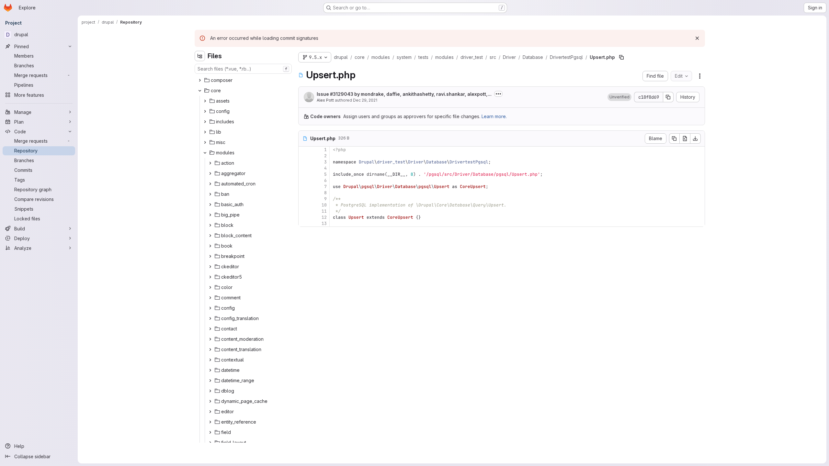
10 (324, 205)
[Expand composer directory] (200, 80)
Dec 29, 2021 (365, 100)
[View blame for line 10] (304, 205)
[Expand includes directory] (205, 122)
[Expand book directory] (210, 246)
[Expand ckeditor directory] (210, 267)
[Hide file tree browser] (200, 56)
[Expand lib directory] (205, 132)
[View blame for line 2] (304, 156)
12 (324, 217)
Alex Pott (325, 100)
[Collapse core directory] (200, 90)
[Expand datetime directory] (210, 370)
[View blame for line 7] (304, 186)
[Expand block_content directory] (210, 235)
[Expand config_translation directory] (210, 318)
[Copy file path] (621, 57)
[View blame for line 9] (304, 199)
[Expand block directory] (210, 225)
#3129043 (341, 94)
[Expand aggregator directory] (210, 173)
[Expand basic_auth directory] (210, 204)
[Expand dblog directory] (210, 391)
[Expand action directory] (210, 163)
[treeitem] (244, 80)
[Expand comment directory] (210, 298)
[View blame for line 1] (304, 150)
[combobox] (243, 69)
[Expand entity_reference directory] (210, 422)
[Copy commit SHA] (668, 97)
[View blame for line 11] (304, 211)
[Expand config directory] (205, 111)
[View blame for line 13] (304, 223)
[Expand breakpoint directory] (210, 256)
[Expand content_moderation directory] (210, 339)
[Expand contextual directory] (210, 360)
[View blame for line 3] (304, 162)
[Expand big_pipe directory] (210, 215)
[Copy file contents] (674, 138)
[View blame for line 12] (304, 217)
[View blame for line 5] (304, 174)
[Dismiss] (697, 38)
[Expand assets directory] (205, 101)
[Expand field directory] (210, 432)
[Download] (695, 138)
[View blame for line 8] (304, 193)
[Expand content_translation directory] (210, 349)
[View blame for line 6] (304, 180)
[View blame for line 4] (304, 168)
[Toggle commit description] (498, 94)
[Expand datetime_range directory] (210, 380)
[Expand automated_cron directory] (210, 184)
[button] (619, 97)
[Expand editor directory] (210, 412)
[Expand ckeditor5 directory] (210, 277)
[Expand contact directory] (210, 329)
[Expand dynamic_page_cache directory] (210, 401)
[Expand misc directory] (205, 142)
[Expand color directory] (210, 287)
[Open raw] (685, 138)
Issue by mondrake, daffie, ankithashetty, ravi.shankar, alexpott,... (404, 94)
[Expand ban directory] (210, 194)
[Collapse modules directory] (205, 153)
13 (324, 223)
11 (324, 211)
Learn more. (494, 116)
